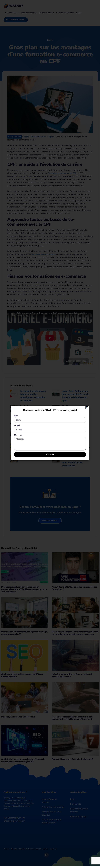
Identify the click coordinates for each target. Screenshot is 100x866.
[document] (50, 433)
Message (18, 435)
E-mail (17, 425)
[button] (87, 408)
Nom (16, 415)
